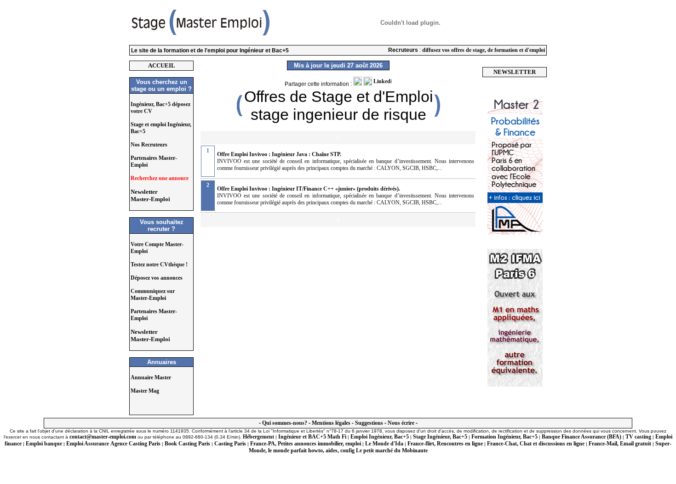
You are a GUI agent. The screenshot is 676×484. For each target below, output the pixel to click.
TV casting (638, 436)
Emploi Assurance (87, 443)
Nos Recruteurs (149, 144)
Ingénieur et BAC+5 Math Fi (312, 436)
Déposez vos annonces (157, 278)
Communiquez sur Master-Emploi (153, 294)
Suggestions (369, 423)
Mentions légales (331, 423)
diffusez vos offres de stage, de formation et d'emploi (483, 50)
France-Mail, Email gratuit (620, 443)
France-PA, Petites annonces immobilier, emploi (305, 443)
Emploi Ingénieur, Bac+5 (379, 436)
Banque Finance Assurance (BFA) (581, 436)
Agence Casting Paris (135, 443)
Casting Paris (230, 443)
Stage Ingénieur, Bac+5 (440, 436)
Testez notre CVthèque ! (159, 264)
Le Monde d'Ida (384, 443)
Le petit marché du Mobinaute (392, 450)
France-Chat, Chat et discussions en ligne (535, 443)
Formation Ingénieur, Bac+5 (504, 436)
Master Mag (145, 391)
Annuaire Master (151, 377)
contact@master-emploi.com (102, 436)
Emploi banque (44, 443)
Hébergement (258, 436)
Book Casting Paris (187, 443)
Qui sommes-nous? (284, 423)
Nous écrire (401, 423)
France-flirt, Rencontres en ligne (445, 443)
